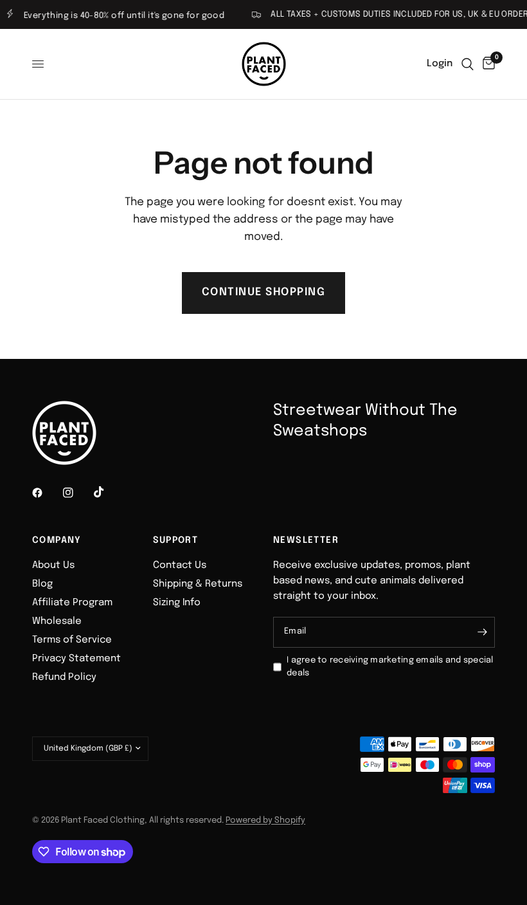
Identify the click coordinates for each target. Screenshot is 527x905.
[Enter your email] (482, 632)
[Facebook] (46, 493)
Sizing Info (177, 603)
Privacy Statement (76, 659)
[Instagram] (77, 493)
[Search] (467, 64)
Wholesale (57, 621)
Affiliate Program (72, 603)
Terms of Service (72, 640)
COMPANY (57, 540)
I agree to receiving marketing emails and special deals (390, 667)
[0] (486, 64)
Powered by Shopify (265, 820)
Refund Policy (64, 677)
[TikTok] (108, 492)
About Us (53, 565)
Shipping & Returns (197, 584)
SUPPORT (176, 540)
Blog (42, 584)
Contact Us (179, 565)
